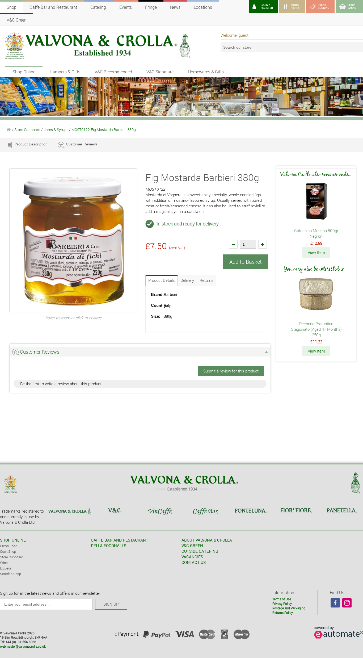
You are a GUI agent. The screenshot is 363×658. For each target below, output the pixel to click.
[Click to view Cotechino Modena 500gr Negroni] (316, 218)
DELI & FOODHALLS (108, 545)
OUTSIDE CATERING (200, 551)
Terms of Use (281, 599)
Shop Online (23, 72)
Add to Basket (245, 261)
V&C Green (17, 20)
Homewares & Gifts (206, 72)
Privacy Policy (282, 603)
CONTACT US (194, 562)
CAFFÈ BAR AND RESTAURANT (119, 540)
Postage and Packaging (288, 608)
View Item (316, 252)
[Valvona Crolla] (9, 130)
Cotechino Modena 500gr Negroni (316, 233)
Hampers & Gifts (65, 72)
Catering (98, 7)
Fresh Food (8, 545)
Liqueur (5, 568)
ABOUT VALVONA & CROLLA (207, 540)
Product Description (31, 144)
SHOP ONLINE (13, 540)
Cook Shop (8, 551)
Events (125, 7)
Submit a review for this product (231, 371)
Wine (4, 562)
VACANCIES (192, 556)
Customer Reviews (82, 144)
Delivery (187, 280)
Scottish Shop (10, 573)
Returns (206, 280)
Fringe (151, 7)
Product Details (161, 280)
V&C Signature (160, 72)
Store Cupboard (27, 129)
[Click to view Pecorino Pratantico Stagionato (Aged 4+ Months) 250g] (316, 311)
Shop (11, 7)
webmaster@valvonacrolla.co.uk (23, 646)
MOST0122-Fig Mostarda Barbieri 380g (103, 129)
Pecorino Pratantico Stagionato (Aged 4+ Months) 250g (316, 329)
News (175, 7)
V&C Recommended (113, 72)
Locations (203, 7)
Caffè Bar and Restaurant (53, 7)
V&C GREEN (192, 545)
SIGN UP (111, 604)
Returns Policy (282, 612)
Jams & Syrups (56, 129)
